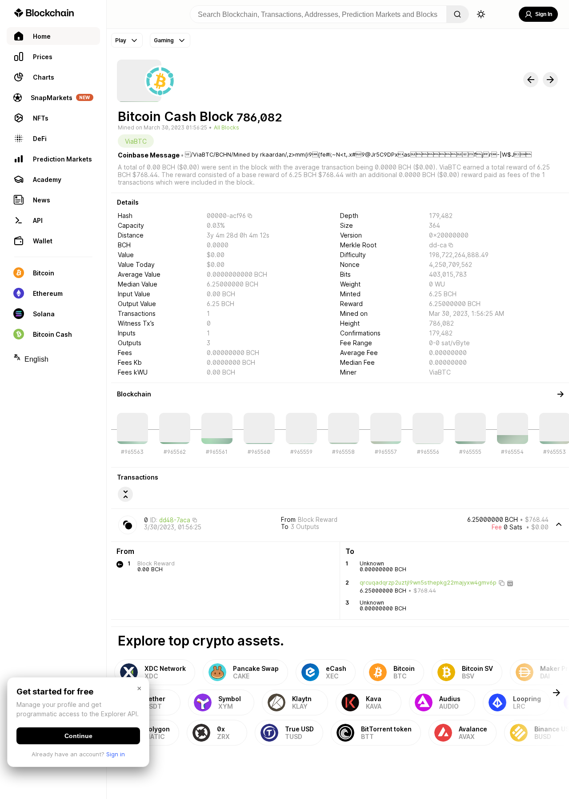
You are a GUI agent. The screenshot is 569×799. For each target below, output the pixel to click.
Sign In (543, 14)
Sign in (115, 754)
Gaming (164, 40)
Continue (78, 735)
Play (120, 40)
